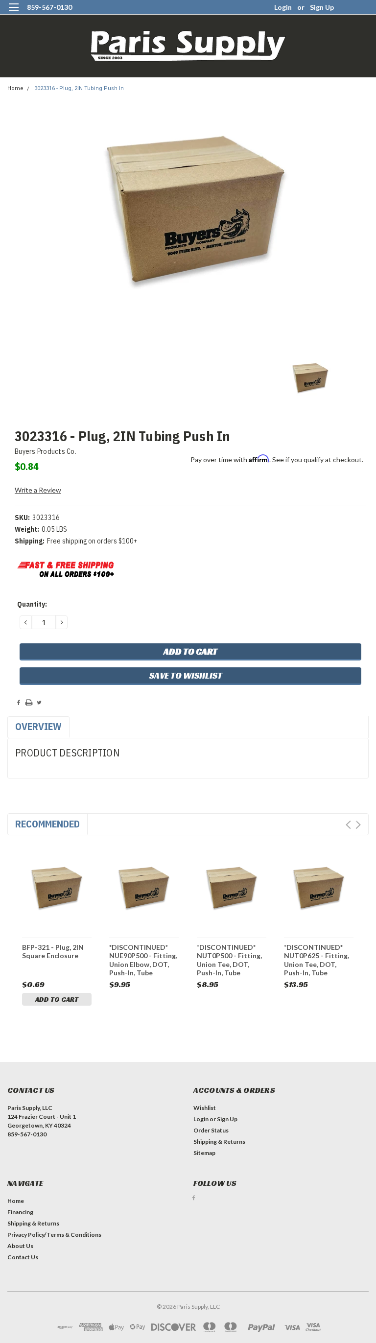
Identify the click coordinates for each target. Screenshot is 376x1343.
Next (358, 825)
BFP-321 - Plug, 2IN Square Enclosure (53, 951)
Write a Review (38, 490)
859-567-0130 (49, 7)
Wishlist (204, 1107)
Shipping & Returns (219, 1141)
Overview (38, 726)
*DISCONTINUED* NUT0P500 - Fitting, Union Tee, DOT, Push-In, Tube (229, 960)
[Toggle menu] (13, 13)
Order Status (211, 1130)
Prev (348, 825)
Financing (20, 1212)
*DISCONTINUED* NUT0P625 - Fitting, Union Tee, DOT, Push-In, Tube (316, 960)
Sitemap (204, 1152)
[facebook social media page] (193, 1198)
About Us (20, 1245)
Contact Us (22, 1257)
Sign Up (322, 7)
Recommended (47, 823)
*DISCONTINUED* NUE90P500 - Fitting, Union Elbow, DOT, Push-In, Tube (143, 960)
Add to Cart (56, 999)
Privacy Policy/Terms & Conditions (54, 1234)
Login (283, 7)
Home (15, 88)
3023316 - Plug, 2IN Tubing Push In (79, 88)
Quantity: (32, 604)
